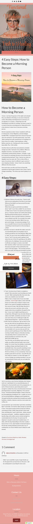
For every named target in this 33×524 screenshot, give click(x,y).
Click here (11, 268)
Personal (4, 439)
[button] (16, 520)
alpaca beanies (10, 453)
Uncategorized (10, 439)
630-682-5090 (16, 499)
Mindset (24, 437)
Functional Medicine (12, 437)
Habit (19, 437)
